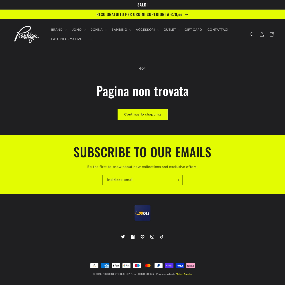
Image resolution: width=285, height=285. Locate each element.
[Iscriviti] (177, 180)
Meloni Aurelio (184, 274)
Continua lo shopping (142, 114)
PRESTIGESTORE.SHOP (116, 274)
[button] (59, 29)
